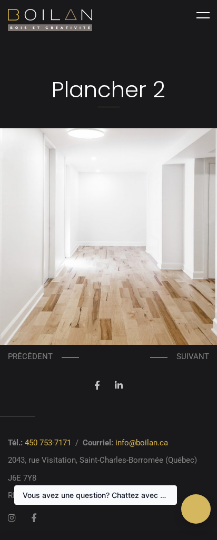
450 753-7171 (48, 442)
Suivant (192, 356)
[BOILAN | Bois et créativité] (50, 20)
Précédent (30, 356)
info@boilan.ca (141, 442)
